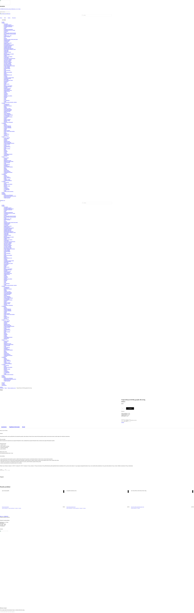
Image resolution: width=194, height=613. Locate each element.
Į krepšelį (130, 408)
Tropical (122, 422)
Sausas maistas (133, 508)
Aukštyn (1, 387)
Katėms (16, 508)
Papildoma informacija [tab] (14, 427)
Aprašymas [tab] (4, 427)
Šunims (20, 508)
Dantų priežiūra (5, 508)
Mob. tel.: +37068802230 (4, 516)
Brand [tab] (23, 427)
